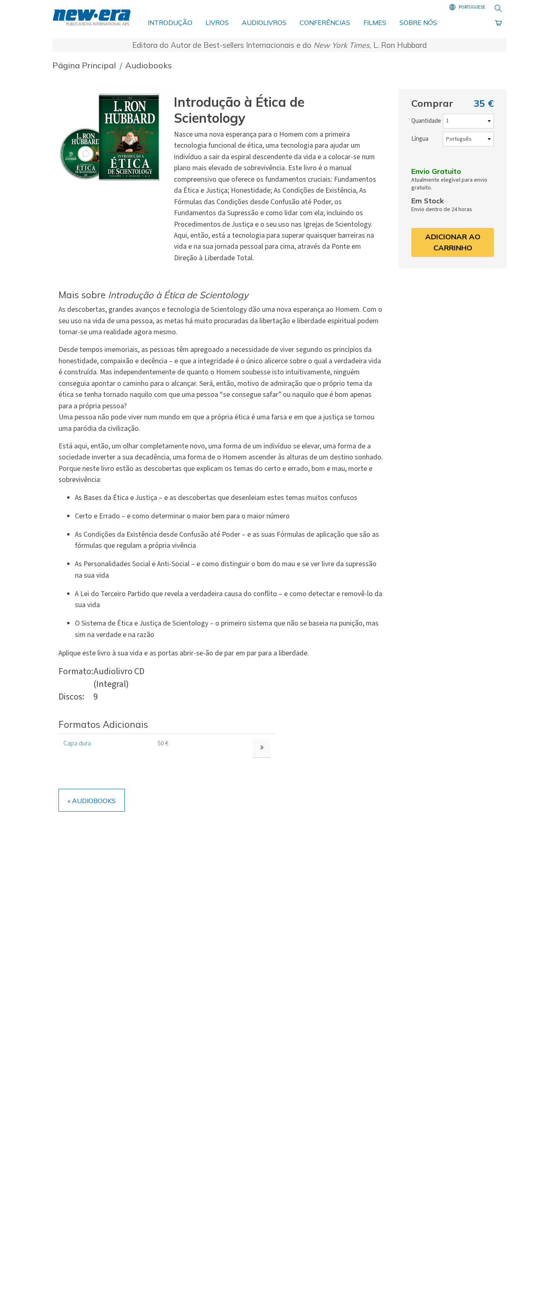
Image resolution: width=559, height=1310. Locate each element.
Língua (419, 139)
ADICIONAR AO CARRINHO (452, 242)
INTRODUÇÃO (170, 22)
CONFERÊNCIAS (325, 22)
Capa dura (77, 743)
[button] (113, 137)
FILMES (374, 22)
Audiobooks (148, 65)
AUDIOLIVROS (264, 22)
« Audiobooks (92, 801)
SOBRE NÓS (418, 22)
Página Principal (85, 65)
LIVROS (217, 22)
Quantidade (426, 121)
